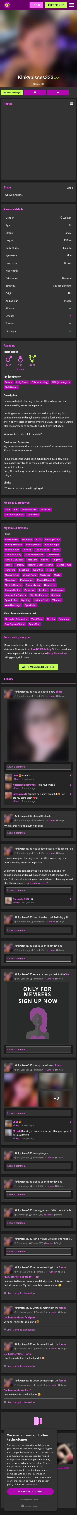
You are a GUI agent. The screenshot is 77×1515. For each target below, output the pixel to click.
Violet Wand (37, 619)
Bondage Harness (13, 544)
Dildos (56, 549)
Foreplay (20, 565)
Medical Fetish (12, 575)
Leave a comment (16, 766)
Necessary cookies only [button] (30, 1499)
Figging (45, 559)
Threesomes (53, 554)
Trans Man (34, 624)
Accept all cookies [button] (30, 1491)
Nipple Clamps (33, 585)
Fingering (57, 559)
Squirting (25, 600)
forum (62, 1267)
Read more (31, 1484)
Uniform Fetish (41, 600)
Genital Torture (64, 565)
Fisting (8, 565)
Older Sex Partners (38, 595)
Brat (16, 509)
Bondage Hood (33, 544)
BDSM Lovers (11, 387)
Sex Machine (57, 590)
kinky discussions (57, 653)
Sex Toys (55, 595)
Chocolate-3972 (21, 899)
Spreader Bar (11, 600)
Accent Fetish (11, 539)
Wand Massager (13, 605)
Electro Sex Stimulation (16, 619)
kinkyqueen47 (20, 794)
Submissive (32, 514)
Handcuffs (10, 570)
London (51, 696)
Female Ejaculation (14, 559)
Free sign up (56, 5)
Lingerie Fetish (42, 549)
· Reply (16, 779)
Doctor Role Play (13, 554)
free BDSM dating (41, 649)
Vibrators (56, 600)
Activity (8, 679)
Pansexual (29, 590)
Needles (51, 619)
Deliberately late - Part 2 (18, 1353)
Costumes (45, 575)
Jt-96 (15, 775)
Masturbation (26, 580)
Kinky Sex (38, 570)
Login (36, 5)
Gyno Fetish (30, 605)
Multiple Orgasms (13, 585)
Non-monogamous (14, 514)
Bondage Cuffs (52, 539)
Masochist (45, 509)
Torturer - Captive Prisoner (40, 565)
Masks (57, 575)
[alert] (30, 1470)
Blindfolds (27, 539)
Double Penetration (34, 554)
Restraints (32, 559)
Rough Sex (24, 570)
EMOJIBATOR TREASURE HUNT (22, 1277)
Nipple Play (49, 585)
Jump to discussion (24, 1293)
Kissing (50, 570)
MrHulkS (17, 1131)
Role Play (42, 590)
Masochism (10, 580)
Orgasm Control (12, 590)
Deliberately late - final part (19, 1317)
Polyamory (64, 619)
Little (7, 509)
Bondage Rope (52, 544)
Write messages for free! (38, 666)
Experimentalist (29, 509)
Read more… (37, 883)
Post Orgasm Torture (15, 624)
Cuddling (27, 549)
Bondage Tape (12, 549)
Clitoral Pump (29, 575)
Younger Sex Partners (15, 595)
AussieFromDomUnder (24, 784)
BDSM (38, 539)
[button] (30, 1506)
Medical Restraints (46, 580)
